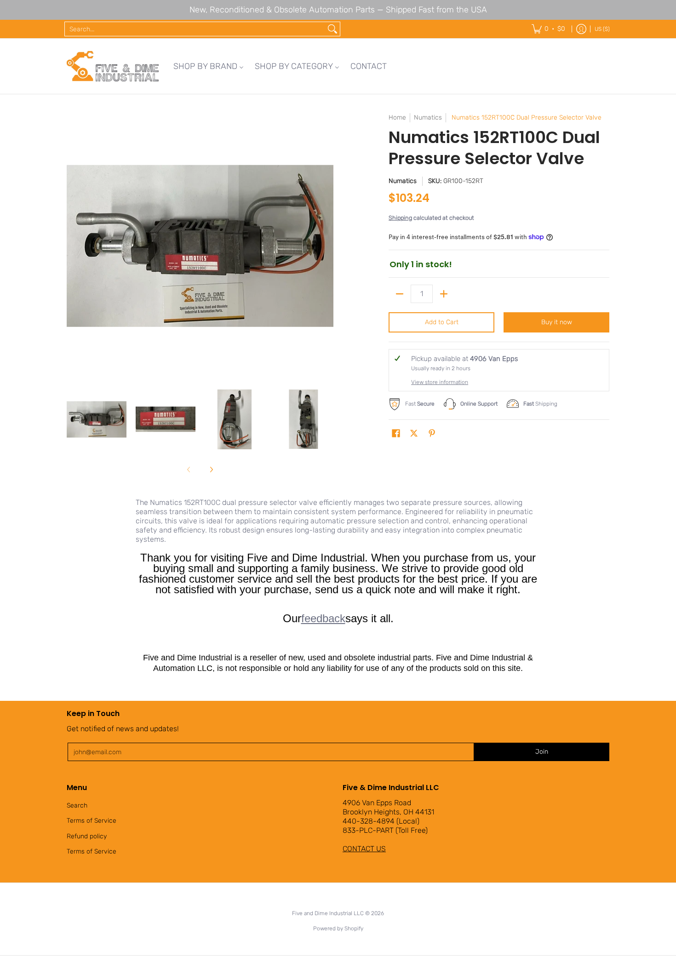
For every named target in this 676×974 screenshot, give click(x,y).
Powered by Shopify (338, 928)
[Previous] (73, 246)
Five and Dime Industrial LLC (328, 913)
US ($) (602, 29)
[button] (396, 433)
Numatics (428, 117)
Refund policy (87, 836)
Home (397, 117)
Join (541, 752)
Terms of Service (91, 821)
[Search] (332, 29)
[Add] (444, 293)
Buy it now (556, 322)
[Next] (327, 246)
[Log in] (581, 29)
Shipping (400, 217)
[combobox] (195, 29)
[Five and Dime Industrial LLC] (113, 66)
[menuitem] (208, 66)
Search (77, 805)
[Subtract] (400, 293)
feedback (323, 618)
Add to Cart (441, 322)
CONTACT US (364, 848)
